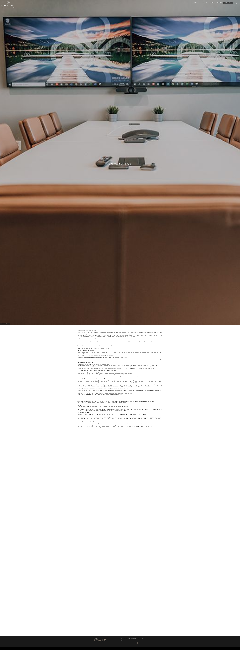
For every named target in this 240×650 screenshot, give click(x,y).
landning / (4, 323)
